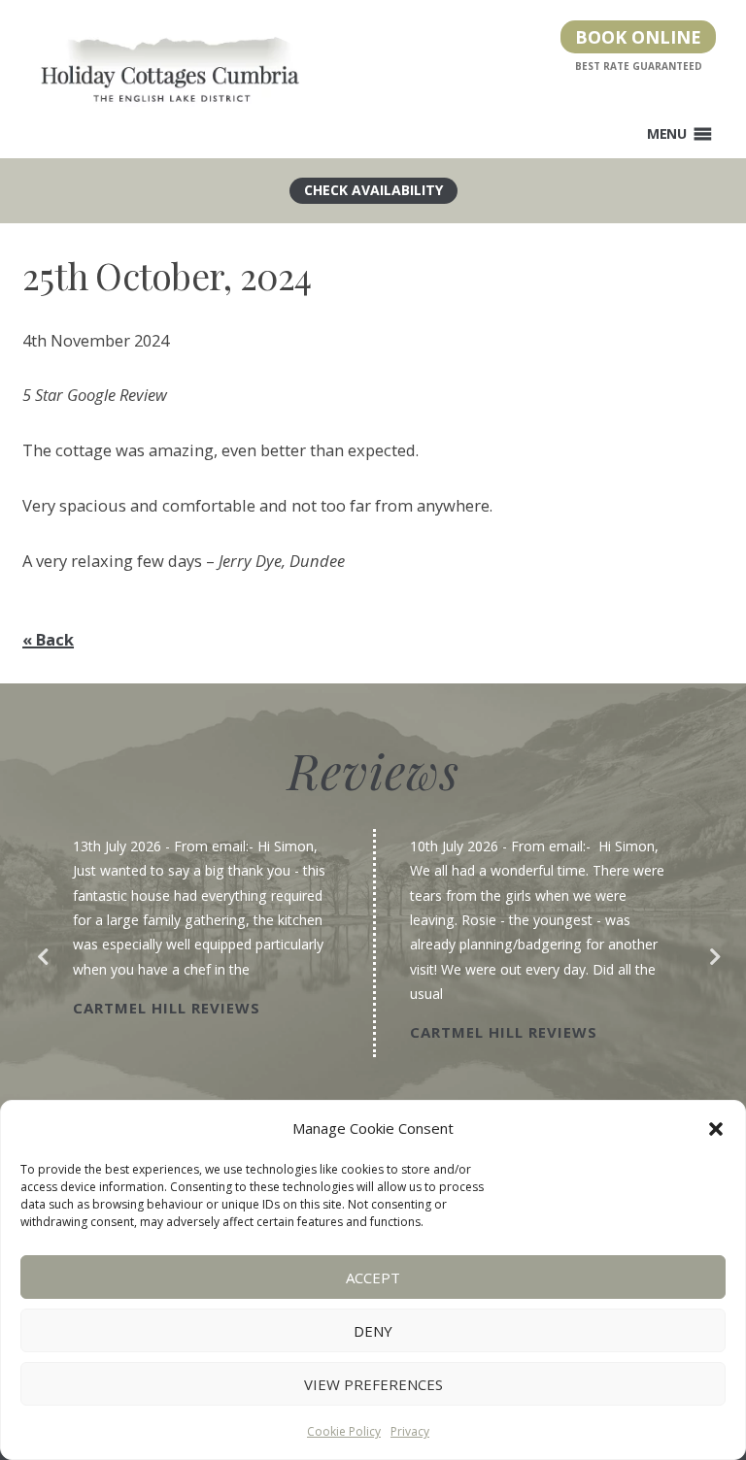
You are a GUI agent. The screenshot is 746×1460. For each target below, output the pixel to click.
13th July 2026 (117, 846)
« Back (48, 639)
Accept (373, 1277)
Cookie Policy (344, 1431)
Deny (373, 1331)
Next (709, 952)
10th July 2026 (454, 846)
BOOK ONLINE (638, 37)
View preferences (373, 1384)
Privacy (409, 1431)
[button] (716, 1129)
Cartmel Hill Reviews (166, 1007)
